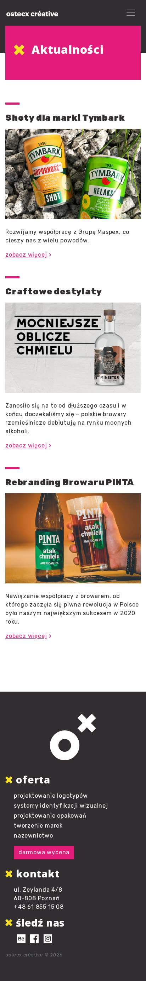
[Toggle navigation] (130, 13)
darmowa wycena (43, 852)
